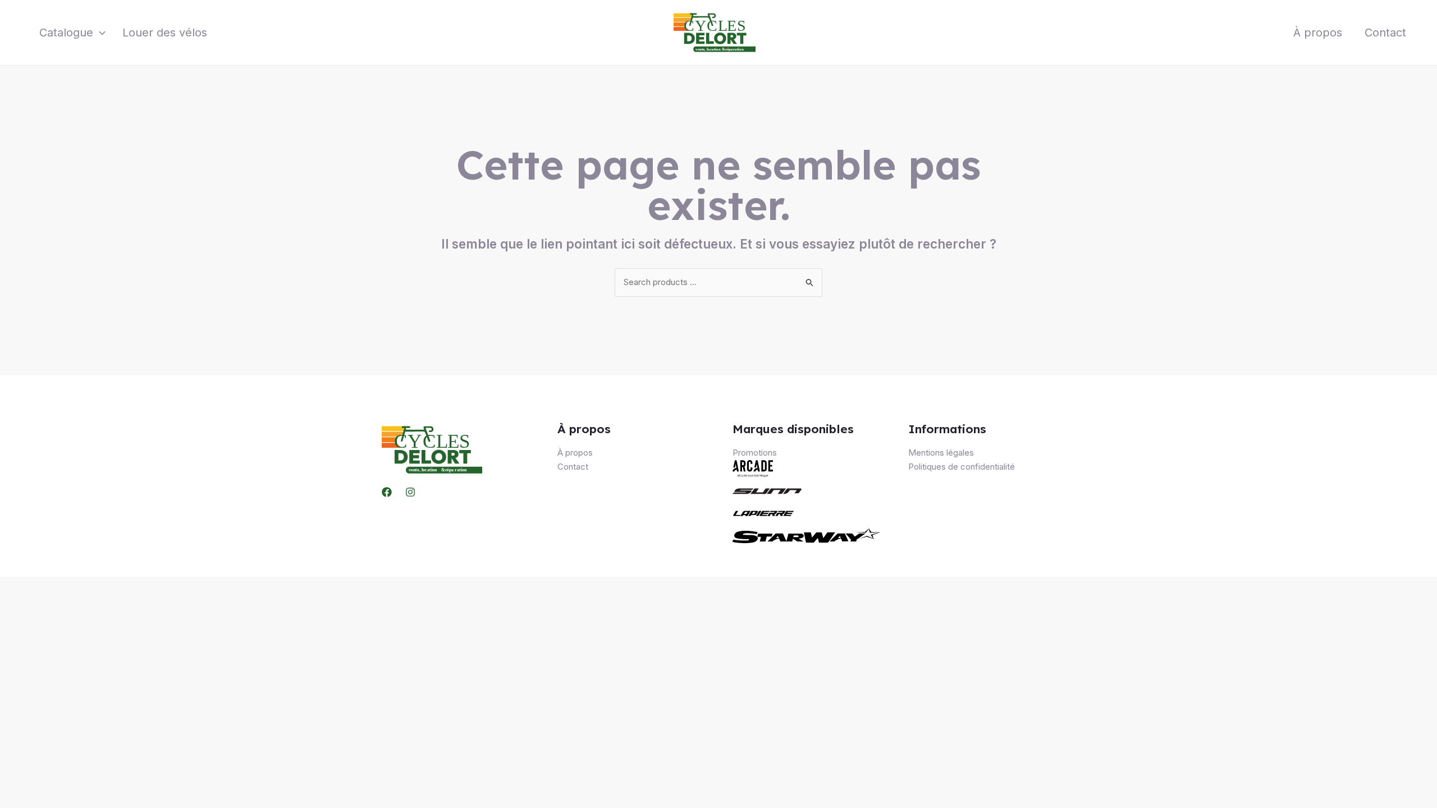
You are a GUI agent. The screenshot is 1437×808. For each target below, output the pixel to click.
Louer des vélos (164, 32)
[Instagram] (410, 492)
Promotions (755, 452)
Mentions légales (941, 452)
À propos (1317, 32)
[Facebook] (387, 492)
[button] (99, 32)
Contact (1385, 32)
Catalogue (66, 32)
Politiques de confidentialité (961, 466)
